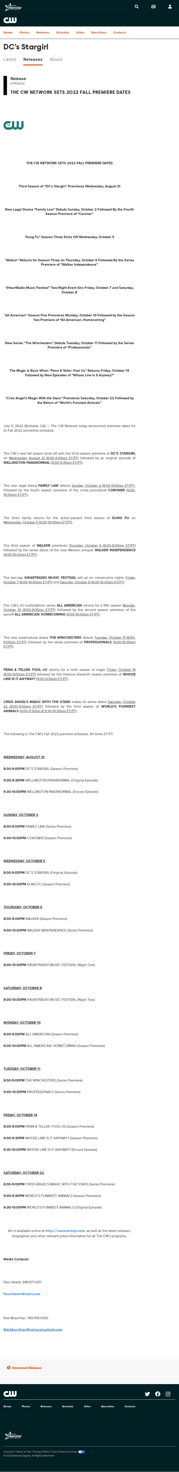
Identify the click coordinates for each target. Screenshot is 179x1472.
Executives (99, 32)
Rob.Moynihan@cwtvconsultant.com (33, 1330)
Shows (8, 32)
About (56, 59)
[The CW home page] (74, 1394)
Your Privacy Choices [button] (64, 1452)
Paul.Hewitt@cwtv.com (22, 1294)
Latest (9, 59)
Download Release (26, 1368)
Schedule (62, 32)
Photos (24, 32)
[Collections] (153, 7)
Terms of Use (23, 1452)
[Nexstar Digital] (13, 7)
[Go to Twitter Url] (150, 1394)
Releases (42, 32)
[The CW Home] (89, 20)
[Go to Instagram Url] (171, 1394)
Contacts (120, 32)
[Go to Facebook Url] (160, 1394)
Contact (8, 1452)
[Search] (136, 7)
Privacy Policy (41, 1452)
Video (80, 32)
